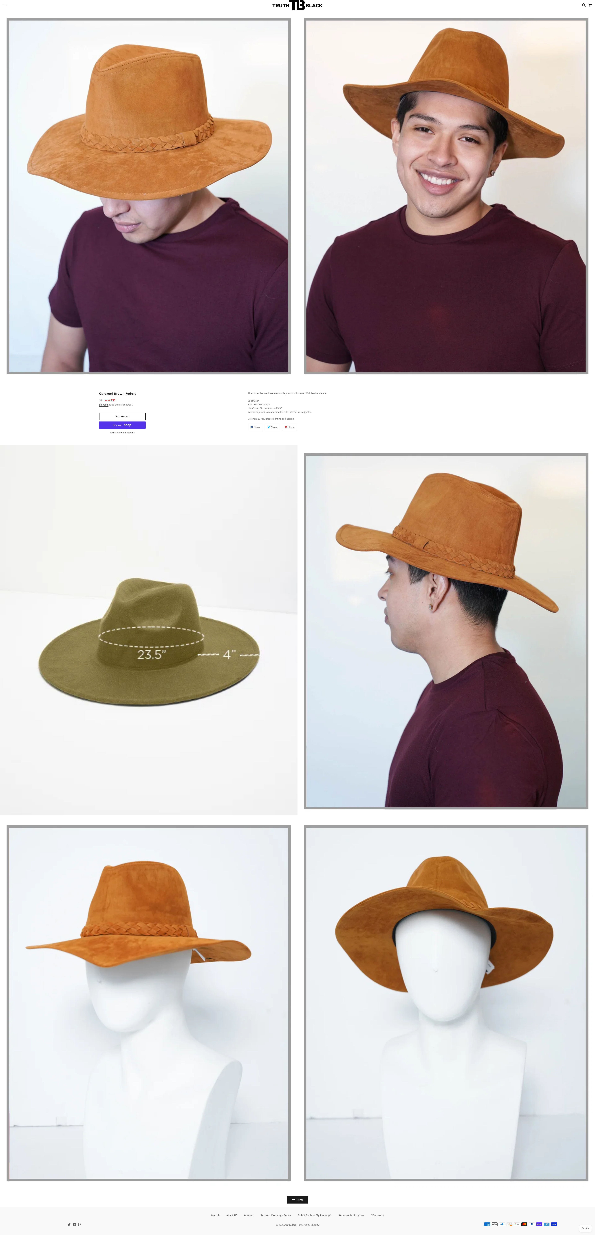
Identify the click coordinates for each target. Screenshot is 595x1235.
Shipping (103, 404)
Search (215, 1215)
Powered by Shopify (308, 1224)
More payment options (122, 432)
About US (231, 1215)
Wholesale (377, 1215)
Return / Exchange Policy (276, 1215)
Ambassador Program (352, 1215)
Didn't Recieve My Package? (315, 1215)
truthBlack (290, 1224)
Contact (249, 1215)
